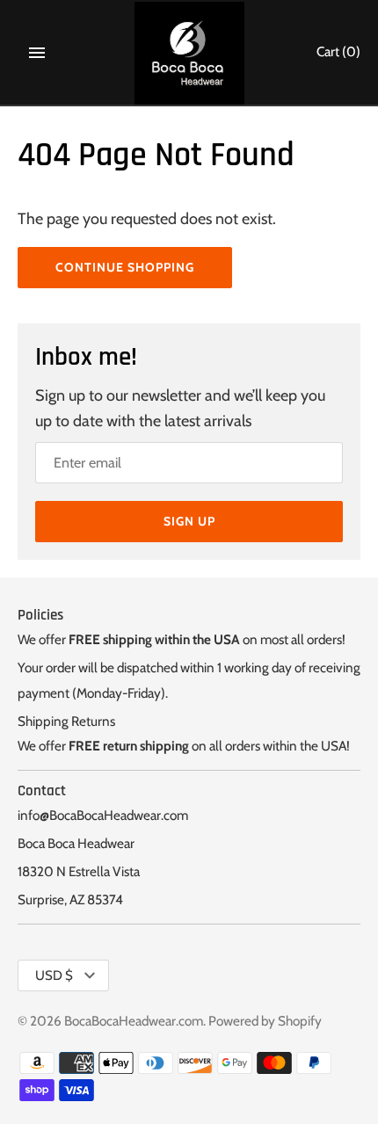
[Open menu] (37, 52)
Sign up (189, 521)
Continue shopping (124, 267)
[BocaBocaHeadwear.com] (189, 53)
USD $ (54, 975)
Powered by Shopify (265, 1020)
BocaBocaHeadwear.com (133, 1020)
